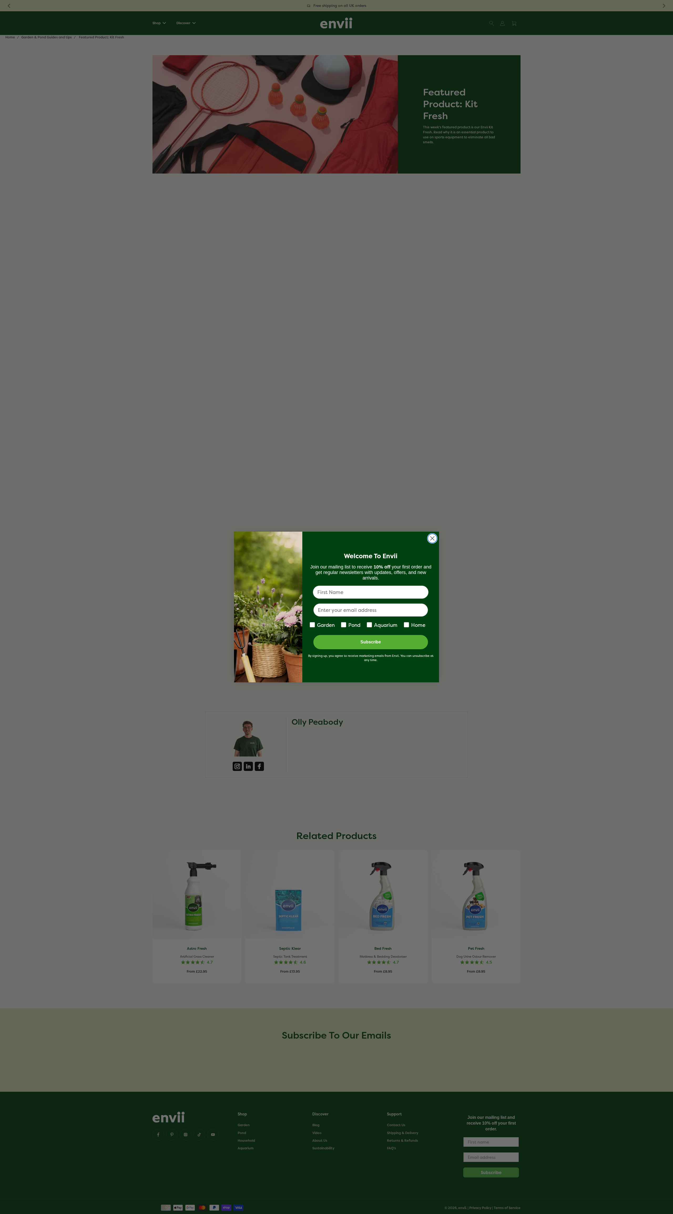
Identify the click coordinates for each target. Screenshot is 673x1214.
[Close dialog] (432, 538)
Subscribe (370, 642)
